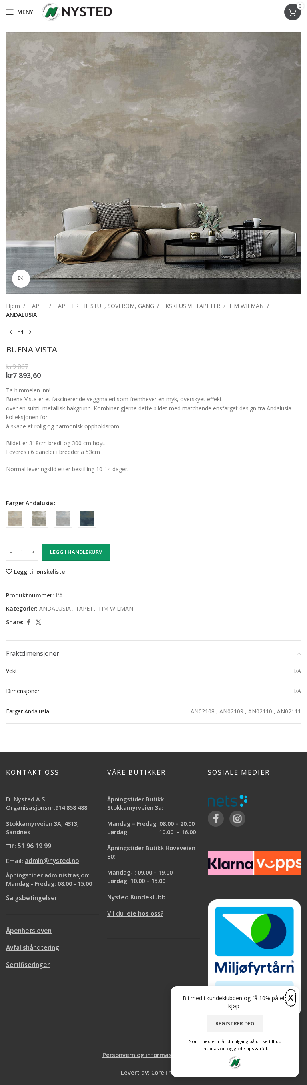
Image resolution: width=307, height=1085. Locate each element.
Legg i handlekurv (76, 551)
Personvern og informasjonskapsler (153, 1055)
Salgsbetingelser (31, 898)
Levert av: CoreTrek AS (153, 1072)
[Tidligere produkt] (11, 332)
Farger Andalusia (29, 503)
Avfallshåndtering (32, 947)
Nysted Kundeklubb (136, 897)
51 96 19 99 (34, 846)
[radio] (15, 519)
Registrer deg (235, 1023)
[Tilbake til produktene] (20, 332)
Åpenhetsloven (29, 931)
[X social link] (38, 622)
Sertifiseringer (28, 965)
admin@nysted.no (52, 861)
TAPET (37, 306)
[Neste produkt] (30, 332)
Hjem (13, 306)
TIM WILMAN (246, 306)
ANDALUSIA (21, 314)
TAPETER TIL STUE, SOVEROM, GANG (104, 306)
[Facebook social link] (28, 622)
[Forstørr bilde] (21, 279)
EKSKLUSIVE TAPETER (191, 306)
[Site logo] (77, 11)
